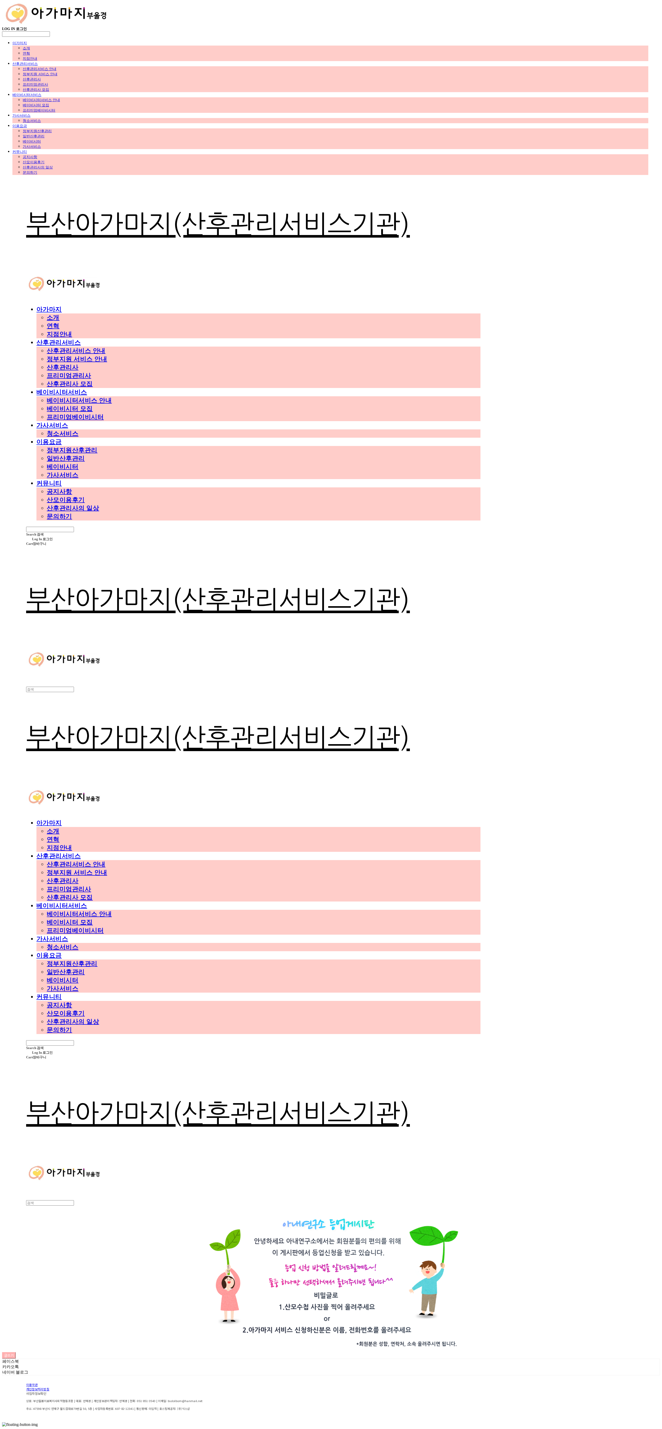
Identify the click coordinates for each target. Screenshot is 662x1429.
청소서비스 (32, 120)
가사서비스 (21, 115)
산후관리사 (32, 79)
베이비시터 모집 (36, 104)
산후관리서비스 (25, 63)
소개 (26, 48)
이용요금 (19, 125)
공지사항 (30, 156)
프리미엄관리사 (35, 84)
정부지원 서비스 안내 (40, 73)
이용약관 (32, 1384)
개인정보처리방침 (37, 1389)
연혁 (26, 53)
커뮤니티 (19, 151)
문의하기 (30, 172)
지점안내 (30, 58)
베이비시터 (32, 141)
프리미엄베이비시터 (39, 110)
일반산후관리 (33, 136)
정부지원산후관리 (37, 130)
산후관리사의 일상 (38, 167)
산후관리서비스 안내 (39, 68)
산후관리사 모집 (36, 89)
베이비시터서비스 (26, 94)
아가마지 (19, 42)
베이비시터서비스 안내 (41, 99)
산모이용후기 (33, 161)
